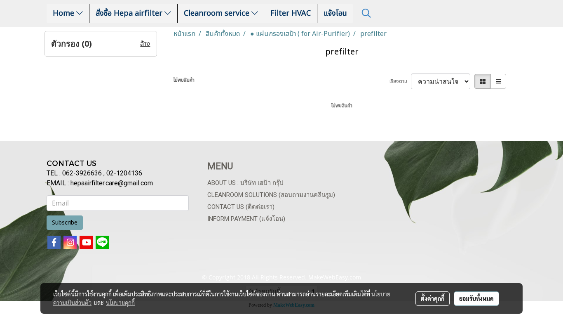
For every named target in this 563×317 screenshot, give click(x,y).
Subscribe (64, 222)
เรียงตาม (400, 81)
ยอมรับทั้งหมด (476, 298)
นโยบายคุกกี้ (120, 302)
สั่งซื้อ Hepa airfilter (130, 13)
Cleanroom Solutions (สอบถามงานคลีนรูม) (271, 195)
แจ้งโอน (335, 13)
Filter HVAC (290, 13)
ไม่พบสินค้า (184, 80)
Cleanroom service (217, 13)
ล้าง (145, 44)
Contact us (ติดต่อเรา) (240, 207)
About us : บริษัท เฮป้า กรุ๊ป (245, 183)
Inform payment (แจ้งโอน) (246, 218)
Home (64, 13)
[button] (366, 13)
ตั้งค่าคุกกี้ (432, 298)
